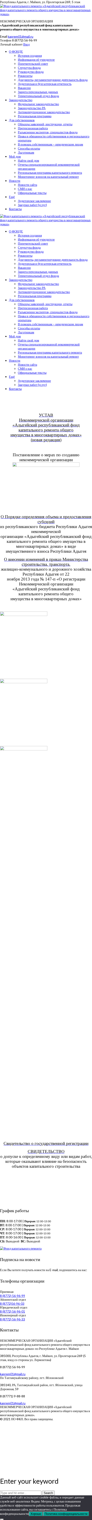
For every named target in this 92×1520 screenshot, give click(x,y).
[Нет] (2, 1519)
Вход (26, 44)
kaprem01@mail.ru (20, 36)
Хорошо (36, 1514)
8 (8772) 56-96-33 (12, 1319)
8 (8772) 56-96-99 (12, 1296)
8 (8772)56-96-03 (12, 1303)
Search (48, 1493)
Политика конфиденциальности (66, 1514)
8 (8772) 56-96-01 (12, 1311)
